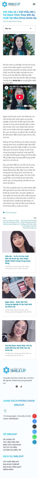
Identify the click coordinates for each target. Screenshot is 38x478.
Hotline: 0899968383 (10, 418)
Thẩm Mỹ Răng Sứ (10, 212)
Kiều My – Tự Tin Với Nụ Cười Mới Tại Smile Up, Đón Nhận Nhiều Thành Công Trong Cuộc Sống (18, 259)
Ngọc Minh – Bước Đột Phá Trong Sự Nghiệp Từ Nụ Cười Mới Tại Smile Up (18, 304)
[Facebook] (17, 387)
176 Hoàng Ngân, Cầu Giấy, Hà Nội (17, 416)
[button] (34, 4)
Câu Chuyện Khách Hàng (12, 21)
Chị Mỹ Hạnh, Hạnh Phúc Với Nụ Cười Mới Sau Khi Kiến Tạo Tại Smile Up (18, 347)
